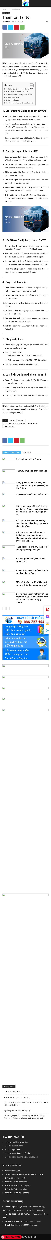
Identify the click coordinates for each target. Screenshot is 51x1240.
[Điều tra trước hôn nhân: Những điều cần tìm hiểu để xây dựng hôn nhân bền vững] (8, 523)
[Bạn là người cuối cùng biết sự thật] (8, 497)
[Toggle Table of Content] (30, 85)
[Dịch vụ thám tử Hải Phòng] (8, 462)
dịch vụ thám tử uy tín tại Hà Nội (14, 423)
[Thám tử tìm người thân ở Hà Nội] (8, 473)
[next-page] (8, 608)
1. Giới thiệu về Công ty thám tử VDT (19, 89)
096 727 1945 (13, 1236)
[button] (47, 3)
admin (7, 21)
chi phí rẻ (21, 420)
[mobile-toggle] (4, 3)
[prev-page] (4, 608)
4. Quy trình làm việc (13, 97)
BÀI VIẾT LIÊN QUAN (11, 453)
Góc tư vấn (16, 9)
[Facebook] (4, 27)
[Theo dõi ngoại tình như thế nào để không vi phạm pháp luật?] (8, 549)
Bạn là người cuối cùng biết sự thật (32, 494)
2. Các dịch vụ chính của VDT (17, 92)
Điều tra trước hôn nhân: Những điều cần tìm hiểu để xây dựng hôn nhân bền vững (32, 523)
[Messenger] (47, 616)
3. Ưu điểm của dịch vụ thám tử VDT (19, 95)
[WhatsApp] (22, 27)
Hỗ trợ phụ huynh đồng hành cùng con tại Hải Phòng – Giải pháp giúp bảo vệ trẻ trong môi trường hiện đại (24, 1117)
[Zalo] (47, 630)
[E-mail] (47, 623)
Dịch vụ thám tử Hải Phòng (28, 459)
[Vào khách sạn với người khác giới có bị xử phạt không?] (8, 573)
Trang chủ (5, 9)
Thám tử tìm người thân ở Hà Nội (31, 471)
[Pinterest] (16, 27)
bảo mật (12, 420)
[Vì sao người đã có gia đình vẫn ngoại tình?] (8, 561)
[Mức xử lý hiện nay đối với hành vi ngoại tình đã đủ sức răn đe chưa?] (8, 585)
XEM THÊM (26, 453)
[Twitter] (10, 27)
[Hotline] (47, 609)
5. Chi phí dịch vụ (12, 100)
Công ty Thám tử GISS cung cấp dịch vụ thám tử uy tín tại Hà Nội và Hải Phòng (32, 485)
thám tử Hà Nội (9, 426)
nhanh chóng (32, 423)
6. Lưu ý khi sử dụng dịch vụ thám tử (19, 103)
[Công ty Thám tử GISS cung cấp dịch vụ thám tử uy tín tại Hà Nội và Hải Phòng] (8, 485)
